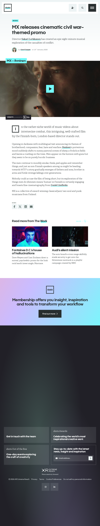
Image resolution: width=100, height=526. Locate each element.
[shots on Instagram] (46, 487)
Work (15, 21)
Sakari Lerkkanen (31, 39)
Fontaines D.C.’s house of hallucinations (27, 251)
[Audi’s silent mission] (70, 236)
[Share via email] (31, 206)
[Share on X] (20, 206)
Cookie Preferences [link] (53, 479)
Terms (41, 479)
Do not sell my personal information (77, 479)
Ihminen (66, 147)
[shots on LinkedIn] (54, 487)
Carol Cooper (26, 50)
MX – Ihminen (16, 61)
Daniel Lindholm (59, 185)
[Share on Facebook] (14, 206)
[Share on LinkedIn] (25, 206)
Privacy (34, 479)
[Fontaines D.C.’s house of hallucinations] (30, 236)
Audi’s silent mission (65, 250)
